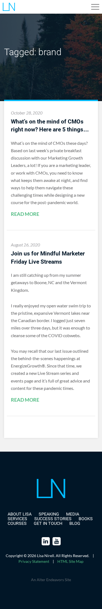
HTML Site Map (70, 561)
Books (86, 518)
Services (17, 518)
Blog (74, 523)
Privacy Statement (33, 561)
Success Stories (53, 518)
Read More (25, 214)
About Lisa (20, 514)
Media (72, 514)
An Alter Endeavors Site (51, 579)
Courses (17, 523)
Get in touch (48, 523)
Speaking (49, 514)
